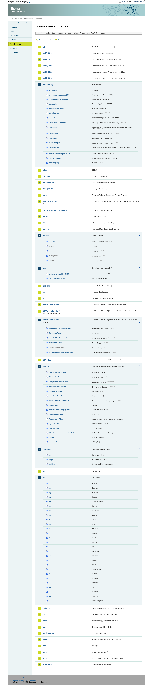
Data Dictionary (28, 18)
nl (50, 569)
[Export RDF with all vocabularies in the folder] (139, 84)
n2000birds (53, 127)
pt (50, 578)
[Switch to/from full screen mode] (130, 1)
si (49, 592)
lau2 (44, 478)
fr (49, 533)
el (49, 520)
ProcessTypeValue (56, 414)
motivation (53, 118)
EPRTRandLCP (50, 201)
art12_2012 (47, 53)
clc (50, 455)
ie (49, 542)
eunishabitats (54, 113)
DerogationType (55, 333)
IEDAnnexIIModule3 (51, 311)
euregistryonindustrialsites (55, 210)
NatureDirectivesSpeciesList (59, 154)
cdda (45, 170)
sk (50, 596)
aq (44, 47)
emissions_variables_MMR (59, 274)
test (44, 646)
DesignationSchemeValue (58, 382)
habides (46, 286)
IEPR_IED (47, 360)
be (50, 488)
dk (50, 511)
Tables (12, 31)
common (47, 176)
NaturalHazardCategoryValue (59, 410)
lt (49, 551)
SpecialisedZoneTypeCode (59, 424)
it (49, 547)
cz (50, 502)
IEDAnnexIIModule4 (51, 320)
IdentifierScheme (55, 391)
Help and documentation (19, 23)
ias (44, 292)
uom (45, 652)
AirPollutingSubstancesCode (60, 328)
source (51, 251)
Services (13, 48)
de (50, 506)
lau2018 (46, 608)
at (49, 483)
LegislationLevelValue (57, 396)
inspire (46, 366)
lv (49, 560)
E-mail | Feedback (17, 678)
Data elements (15, 35)
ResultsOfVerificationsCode (59, 338)
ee (50, 515)
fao (44, 223)
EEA (20, 1)
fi (49, 529)
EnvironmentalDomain (57, 387)
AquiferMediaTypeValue (57, 372)
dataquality (53, 104)
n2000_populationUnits (57, 122)
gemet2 (46, 235)
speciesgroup (54, 163)
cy (50, 497)
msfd (45, 621)
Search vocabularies (45, 40)
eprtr (45, 195)
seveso (46, 640)
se (50, 587)
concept (52, 241)
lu (50, 556)
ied (44, 298)
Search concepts (63, 40)
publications (48, 633)
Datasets (13, 27)
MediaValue (53, 405)
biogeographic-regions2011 (59, 99)
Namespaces (15, 52)
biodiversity (48, 85)
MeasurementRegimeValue (59, 400)
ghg (44, 268)
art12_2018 (47, 59)
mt (50, 565)
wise (45, 658)
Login (123, 1)
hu (50, 538)
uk (50, 601)
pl (50, 574)
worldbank (47, 665)
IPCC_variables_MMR (57, 278)
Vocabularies (15, 44)
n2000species (54, 147)
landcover (47, 449)
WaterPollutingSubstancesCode (61, 352)
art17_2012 (47, 72)
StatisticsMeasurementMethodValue (62, 433)
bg (50, 493)
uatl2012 (52, 464)
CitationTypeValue (55, 377)
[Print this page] (127, 1)
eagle (51, 460)
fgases (46, 229)
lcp (44, 614)
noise (45, 627)
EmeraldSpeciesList (56, 108)
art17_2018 (47, 78)
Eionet (20, 18)
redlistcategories (55, 158)
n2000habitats (54, 133)
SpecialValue (54, 428)
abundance (53, 90)
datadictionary (49, 183)
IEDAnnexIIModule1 (51, 305)
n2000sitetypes (54, 143)
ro (50, 583)
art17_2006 (47, 66)
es (50, 524)
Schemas (13, 40)
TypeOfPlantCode (55, 343)
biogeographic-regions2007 (59, 95)
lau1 (44, 471)
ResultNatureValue (56, 419)
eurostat (46, 216)
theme (51, 437)
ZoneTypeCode (54, 442)
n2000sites (53, 138)
